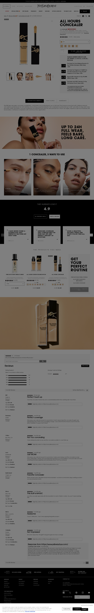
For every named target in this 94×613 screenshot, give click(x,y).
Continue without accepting (87, 605)
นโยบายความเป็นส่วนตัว (30, 611)
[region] (47, 608)
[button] (84, 609)
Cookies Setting (66, 608)
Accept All (77, 608)
